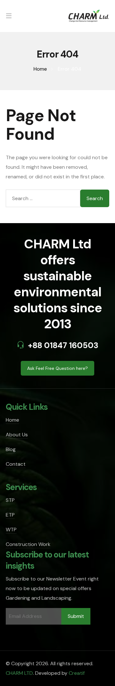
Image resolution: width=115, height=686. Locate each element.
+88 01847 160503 (63, 345)
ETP (10, 514)
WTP (11, 529)
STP (10, 500)
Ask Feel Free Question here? (57, 368)
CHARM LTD (19, 673)
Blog (11, 449)
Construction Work (28, 544)
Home (12, 420)
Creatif (77, 673)
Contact (16, 464)
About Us (17, 434)
